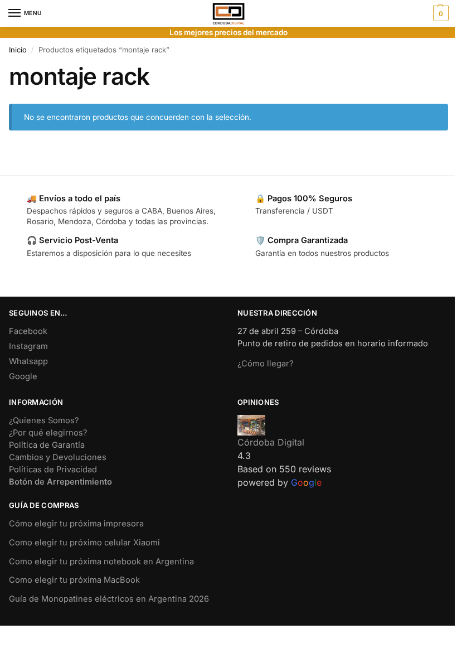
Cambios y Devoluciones (57, 457)
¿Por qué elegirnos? (48, 433)
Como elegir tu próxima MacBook (74, 580)
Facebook (28, 331)
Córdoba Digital (270, 442)
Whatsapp (28, 361)
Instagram (28, 346)
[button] (439, 13)
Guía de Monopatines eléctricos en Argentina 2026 (109, 599)
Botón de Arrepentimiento (60, 482)
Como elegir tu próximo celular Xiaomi (84, 543)
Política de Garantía (47, 445)
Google (23, 376)
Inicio (18, 49)
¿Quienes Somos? (44, 420)
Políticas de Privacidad (53, 470)
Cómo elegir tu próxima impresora (76, 524)
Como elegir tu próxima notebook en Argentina (101, 562)
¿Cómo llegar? (265, 364)
